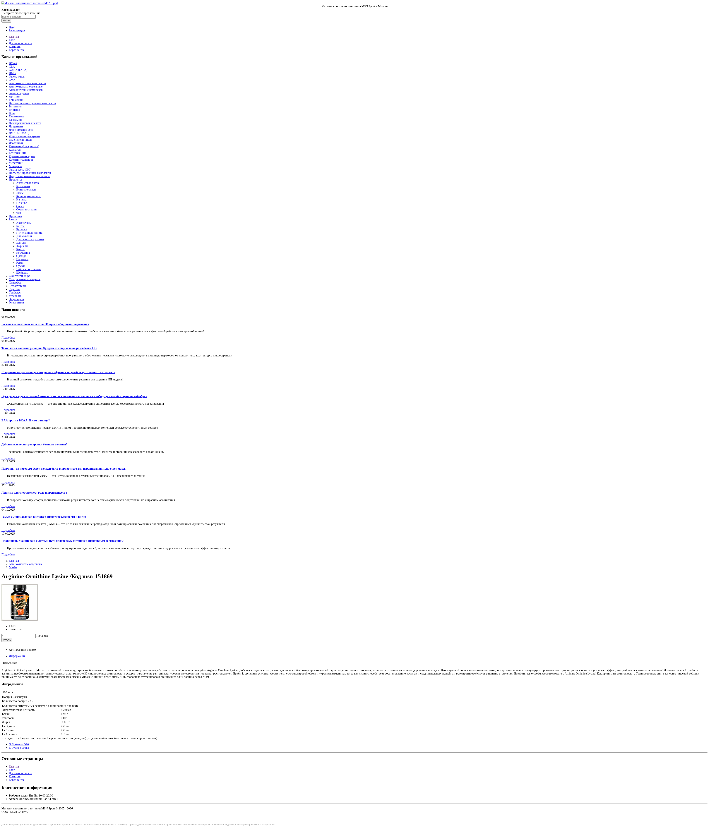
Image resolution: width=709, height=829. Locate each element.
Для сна (21, 242)
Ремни (20, 262)
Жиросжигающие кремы (24, 136)
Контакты (15, 46)
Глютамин (15, 119)
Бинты (20, 226)
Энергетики (16, 302)
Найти (6, 20)
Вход (12, 27)
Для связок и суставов (30, 239)
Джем (19, 192)
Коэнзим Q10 (17, 153)
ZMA (12, 79)
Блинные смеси (26, 189)
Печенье (21, 202)
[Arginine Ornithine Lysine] (19, 619)
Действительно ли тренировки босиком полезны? (34, 444)
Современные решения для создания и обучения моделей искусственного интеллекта (58, 372)
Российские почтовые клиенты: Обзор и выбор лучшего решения (45, 324)
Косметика (23, 252)
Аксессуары (23, 222)
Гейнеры (14, 109)
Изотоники (16, 143)
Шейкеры (22, 272)
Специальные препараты (24, 279)
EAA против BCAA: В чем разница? (25, 420)
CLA (12, 66)
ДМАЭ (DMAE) (19, 133)
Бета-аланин (16, 99)
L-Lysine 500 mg (19, 747)
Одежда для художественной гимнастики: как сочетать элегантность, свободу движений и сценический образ (74, 396)
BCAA (13, 63)
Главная (14, 36)
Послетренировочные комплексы (30, 172)
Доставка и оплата (20, 43)
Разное (13, 219)
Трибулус (14, 292)
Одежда (21, 256)
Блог (12, 40)
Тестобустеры (17, 285)
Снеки (20, 206)
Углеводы (15, 295)
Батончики (23, 186)
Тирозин (14, 289)
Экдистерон (16, 299)
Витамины (15, 106)
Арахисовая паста (27, 182)
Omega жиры (17, 76)
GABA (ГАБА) (18, 69)
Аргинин (14, 96)
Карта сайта (16, 50)
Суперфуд (15, 282)
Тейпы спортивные (28, 269)
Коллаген (15, 149)
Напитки (22, 199)
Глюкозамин (16, 116)
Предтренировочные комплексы (29, 176)
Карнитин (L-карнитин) (24, 146)
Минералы (15, 166)
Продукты (15, 179)
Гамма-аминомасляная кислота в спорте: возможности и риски (43, 516)
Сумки (20, 265)
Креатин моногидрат (22, 156)
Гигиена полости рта (29, 232)
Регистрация (17, 30)
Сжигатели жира (19, 275)
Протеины (15, 216)
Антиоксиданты (19, 93)
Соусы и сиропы (26, 209)
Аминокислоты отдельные (25, 86)
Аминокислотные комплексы (27, 83)
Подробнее (8, 337)
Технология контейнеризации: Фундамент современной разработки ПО (49, 348)
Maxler (13, 567)
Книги (20, 249)
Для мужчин (24, 236)
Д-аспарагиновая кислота (25, 123)
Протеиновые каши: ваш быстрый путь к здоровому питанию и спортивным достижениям (62, 540)
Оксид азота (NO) (20, 169)
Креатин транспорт (21, 159)
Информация (17, 656)
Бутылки (21, 229)
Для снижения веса (21, 129)
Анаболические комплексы (26, 89)
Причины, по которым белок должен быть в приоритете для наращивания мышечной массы (63, 468)
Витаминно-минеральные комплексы (32, 103)
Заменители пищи (20, 139)
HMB (12, 73)
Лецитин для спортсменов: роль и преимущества (34, 492)
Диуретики (16, 126)
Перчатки (22, 259)
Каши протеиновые (28, 196)
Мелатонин (16, 162)
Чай (18, 212)
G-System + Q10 (19, 744)
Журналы (22, 246)
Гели (12, 113)
